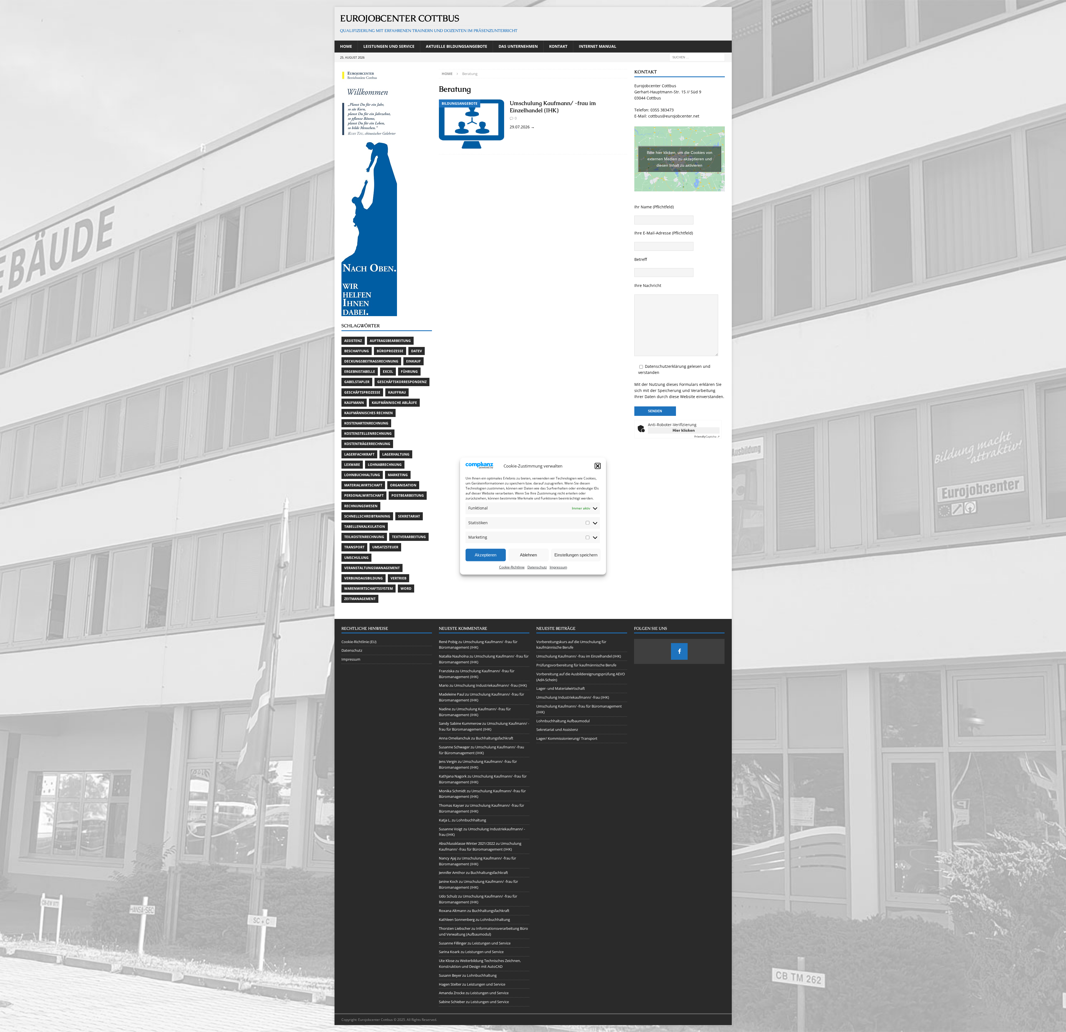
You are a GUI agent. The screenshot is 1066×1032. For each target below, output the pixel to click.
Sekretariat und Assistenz (557, 729)
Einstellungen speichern (575, 555)
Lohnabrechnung (385, 464)
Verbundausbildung (363, 578)
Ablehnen (528, 555)
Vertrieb (398, 578)
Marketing (398, 475)
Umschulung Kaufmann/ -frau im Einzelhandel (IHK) (553, 106)
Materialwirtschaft (363, 485)
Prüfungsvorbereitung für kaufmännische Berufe (576, 665)
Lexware (352, 464)
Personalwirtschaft (364, 495)
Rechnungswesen (361, 506)
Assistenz (353, 340)
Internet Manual (597, 46)
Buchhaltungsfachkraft (494, 738)
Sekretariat (409, 516)
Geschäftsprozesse (362, 392)
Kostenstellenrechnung (368, 433)
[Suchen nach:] (697, 56)
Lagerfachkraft (359, 454)
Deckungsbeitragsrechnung (371, 361)
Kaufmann (354, 402)
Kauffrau (397, 392)
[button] (597, 466)
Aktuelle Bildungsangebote (456, 46)
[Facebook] (679, 651)
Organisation (403, 485)
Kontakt (558, 46)
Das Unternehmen (518, 46)
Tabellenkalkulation (364, 526)
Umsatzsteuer (385, 547)
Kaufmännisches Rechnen (368, 413)
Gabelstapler (356, 381)
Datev (416, 351)
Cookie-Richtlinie (512, 567)
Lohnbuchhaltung (362, 475)
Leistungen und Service (388, 46)
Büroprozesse (390, 351)
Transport (354, 547)
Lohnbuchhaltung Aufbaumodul (563, 720)
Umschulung (356, 557)
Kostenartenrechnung (366, 423)
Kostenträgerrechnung (367, 443)
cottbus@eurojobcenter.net (673, 116)
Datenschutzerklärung (665, 366)
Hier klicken (684, 430)
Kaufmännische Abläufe (394, 402)
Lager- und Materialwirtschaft (560, 688)
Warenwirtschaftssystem (368, 588)
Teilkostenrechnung (364, 536)
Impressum (558, 567)
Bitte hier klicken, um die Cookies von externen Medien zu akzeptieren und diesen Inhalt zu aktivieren (679, 158)
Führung (409, 371)
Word (406, 588)
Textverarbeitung (409, 536)
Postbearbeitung (407, 495)
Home (346, 46)
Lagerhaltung (395, 454)
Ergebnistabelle (359, 371)
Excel (388, 371)
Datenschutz (537, 567)
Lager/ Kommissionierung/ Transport (566, 738)
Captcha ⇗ (707, 436)
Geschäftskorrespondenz (402, 381)
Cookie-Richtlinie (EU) (358, 641)
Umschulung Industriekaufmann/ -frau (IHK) (490, 685)
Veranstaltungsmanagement (372, 568)
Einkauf (413, 361)
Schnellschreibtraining (367, 516)
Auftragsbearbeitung (390, 340)
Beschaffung (356, 351)
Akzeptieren (485, 555)
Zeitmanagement (360, 598)
